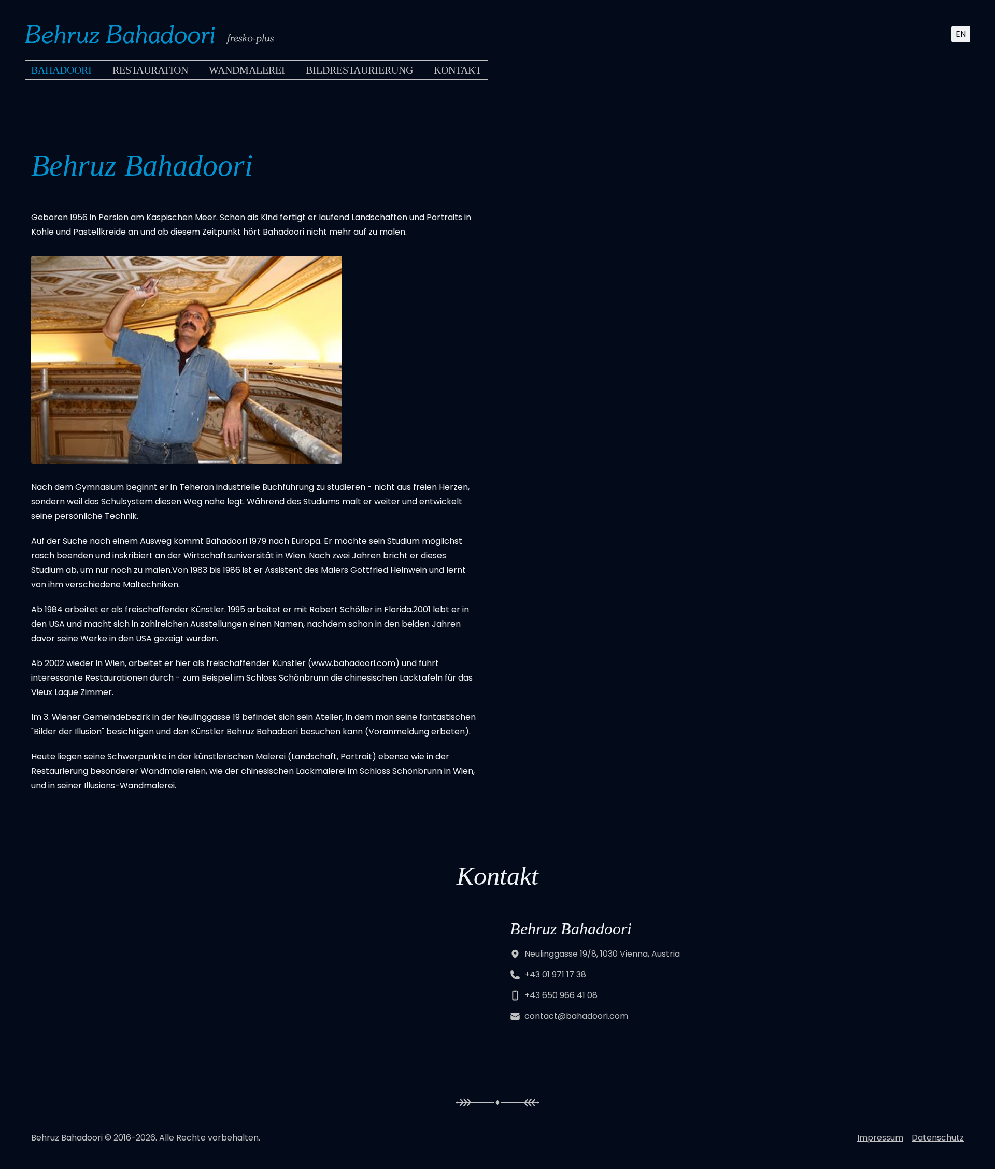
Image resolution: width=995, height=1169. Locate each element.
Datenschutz (938, 1138)
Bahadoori (61, 70)
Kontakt (457, 70)
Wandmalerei (247, 70)
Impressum (880, 1138)
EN (961, 34)
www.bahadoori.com (353, 663)
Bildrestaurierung (359, 70)
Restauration (150, 70)
